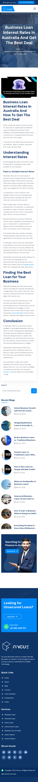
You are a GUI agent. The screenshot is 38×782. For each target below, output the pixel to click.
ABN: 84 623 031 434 (8, 774)
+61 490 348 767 (18, 628)
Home (18, 49)
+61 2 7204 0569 (26, 2)
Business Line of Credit (13, 731)
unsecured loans (17, 313)
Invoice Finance (10, 739)
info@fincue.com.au (10, 2)
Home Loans (9, 723)
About (7, 682)
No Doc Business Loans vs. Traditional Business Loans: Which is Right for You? (25, 438)
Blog (6, 686)
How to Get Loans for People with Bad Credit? (24, 468)
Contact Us (11, 551)
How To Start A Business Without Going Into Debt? (25, 512)
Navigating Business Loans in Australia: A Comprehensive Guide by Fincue (25, 424)
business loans (29, 265)
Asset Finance (10, 735)
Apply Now (11, 617)
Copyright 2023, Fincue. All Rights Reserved (20, 770)
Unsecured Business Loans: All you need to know (24, 497)
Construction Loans (12, 727)
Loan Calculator (10, 694)
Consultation (9, 698)
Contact (8, 690)
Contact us (7, 372)
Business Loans (10, 715)
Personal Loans (10, 719)
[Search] (34, 390)
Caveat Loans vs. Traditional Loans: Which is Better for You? (25, 453)
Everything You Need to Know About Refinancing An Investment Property (25, 526)
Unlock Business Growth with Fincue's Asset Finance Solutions (25, 409)
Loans (7, 702)
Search (4, 385)
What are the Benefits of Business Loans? (25, 482)
